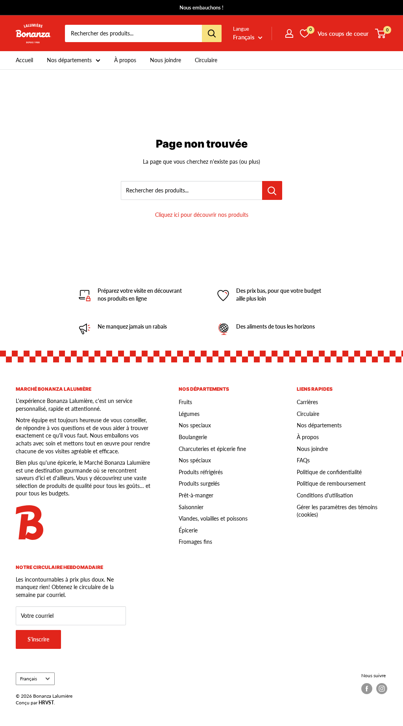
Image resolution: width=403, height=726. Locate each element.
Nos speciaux (195, 425)
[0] (381, 33)
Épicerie (188, 530)
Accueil (24, 60)
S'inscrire (38, 639)
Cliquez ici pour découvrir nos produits (201, 214)
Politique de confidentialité (329, 472)
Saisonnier (191, 507)
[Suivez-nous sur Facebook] (366, 688)
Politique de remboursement (331, 483)
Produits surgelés (199, 483)
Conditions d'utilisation (325, 495)
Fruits (185, 402)
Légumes (189, 413)
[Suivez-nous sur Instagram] (381, 688)
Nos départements (69, 60)
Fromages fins (195, 541)
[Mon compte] (289, 33)
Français (28, 679)
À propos (125, 60)
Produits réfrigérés (201, 472)
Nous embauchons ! (201, 7)
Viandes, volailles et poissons (213, 518)
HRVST (46, 703)
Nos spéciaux (195, 460)
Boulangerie (193, 437)
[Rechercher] (212, 33)
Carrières (307, 402)
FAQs (303, 460)
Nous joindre (165, 60)
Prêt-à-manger (196, 495)
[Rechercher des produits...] (272, 190)
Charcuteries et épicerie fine (212, 448)
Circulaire (206, 60)
